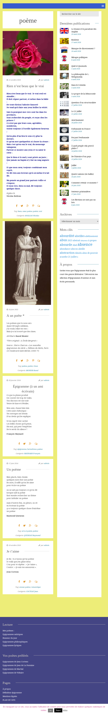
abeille (81, 248)
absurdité (67, 236)
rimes (35, 366)
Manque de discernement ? (83, 48)
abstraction (67, 252)
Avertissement (77, 120)
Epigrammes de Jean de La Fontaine (18, 665)
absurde (66, 244)
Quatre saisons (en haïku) (82, 174)
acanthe (64, 256)
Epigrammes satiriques (13, 634)
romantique (36, 587)
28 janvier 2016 (15, 380)
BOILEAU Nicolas (32, 215)
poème (29, 211)
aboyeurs (84, 240)
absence (85, 244)
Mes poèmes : (8, 630)
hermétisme (32, 449)
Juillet (73, 165)
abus (63, 240)
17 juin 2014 (13, 463)
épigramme (21, 449)
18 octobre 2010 (15, 545)
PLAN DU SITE (9, 700)
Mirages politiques (79, 57)
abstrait (76, 240)
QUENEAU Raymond (32, 535)
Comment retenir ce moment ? (84, 182)
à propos (92, 240)
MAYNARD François (32, 453)
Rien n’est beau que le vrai (25, 86)
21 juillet (72, 256)
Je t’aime (13, 551)
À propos (7, 689)
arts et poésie (27, 531)
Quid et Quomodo (79, 66)
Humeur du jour (10, 638)
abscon (74, 248)
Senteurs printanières (80, 191)
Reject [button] (58, 710)
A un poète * (15, 316)
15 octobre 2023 (15, 80)
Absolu (78, 252)
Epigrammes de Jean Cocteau (15, 661)
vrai (40, 211)
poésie (35, 211)
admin (46, 80)
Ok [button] (50, 710)
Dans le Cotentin (78, 85)
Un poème (14, 469)
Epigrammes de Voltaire (13, 672)
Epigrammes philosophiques (15, 641)
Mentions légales (10, 696)
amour (21, 587)
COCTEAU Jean (32, 591)
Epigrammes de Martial (13, 669)
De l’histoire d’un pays (81, 156)
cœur (24, 211)
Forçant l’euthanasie (80, 137)
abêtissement (91, 236)
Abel (75, 245)
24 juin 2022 (13, 309)
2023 (70, 240)
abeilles (80, 236)
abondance (65, 248)
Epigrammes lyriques (12, 645)
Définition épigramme (12, 692)
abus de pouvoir (90, 252)
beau (20, 211)
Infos (65, 710)
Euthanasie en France (80, 129)
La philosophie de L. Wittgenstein (80, 75)
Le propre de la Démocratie (83, 93)
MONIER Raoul (32, 370)
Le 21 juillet (76, 111)
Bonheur (75, 40)
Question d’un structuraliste (83, 102)
